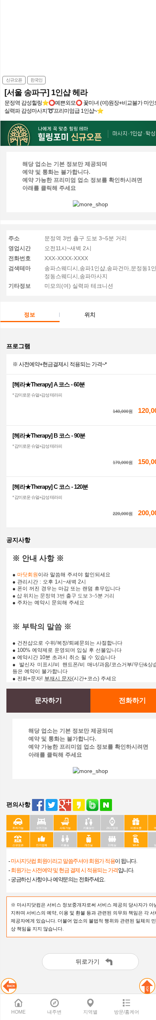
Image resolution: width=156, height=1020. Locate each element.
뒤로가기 (88, 961)
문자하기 (48, 700)
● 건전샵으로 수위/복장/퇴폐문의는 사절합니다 (67, 643)
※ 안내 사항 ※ (39, 558)
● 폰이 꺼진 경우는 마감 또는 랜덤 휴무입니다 (66, 589)
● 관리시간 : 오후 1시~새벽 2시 (49, 582)
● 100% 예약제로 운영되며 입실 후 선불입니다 (69, 650)
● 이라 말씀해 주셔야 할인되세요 (61, 575)
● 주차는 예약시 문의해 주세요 (48, 603)
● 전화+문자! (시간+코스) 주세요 (64, 678)
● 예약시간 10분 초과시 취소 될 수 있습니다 (64, 657)
